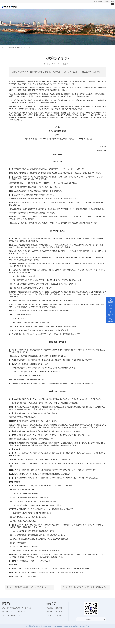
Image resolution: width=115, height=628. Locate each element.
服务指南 (19, 47)
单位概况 (49, 608)
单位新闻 (58, 612)
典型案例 (58, 608)
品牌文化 (49, 612)
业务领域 (11, 47)
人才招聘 (58, 615)
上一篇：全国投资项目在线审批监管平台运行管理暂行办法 (27, 587)
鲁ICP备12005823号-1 (82, 626)
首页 (5, 47)
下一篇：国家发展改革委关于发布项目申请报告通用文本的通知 (85, 587)
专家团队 (49, 615)
